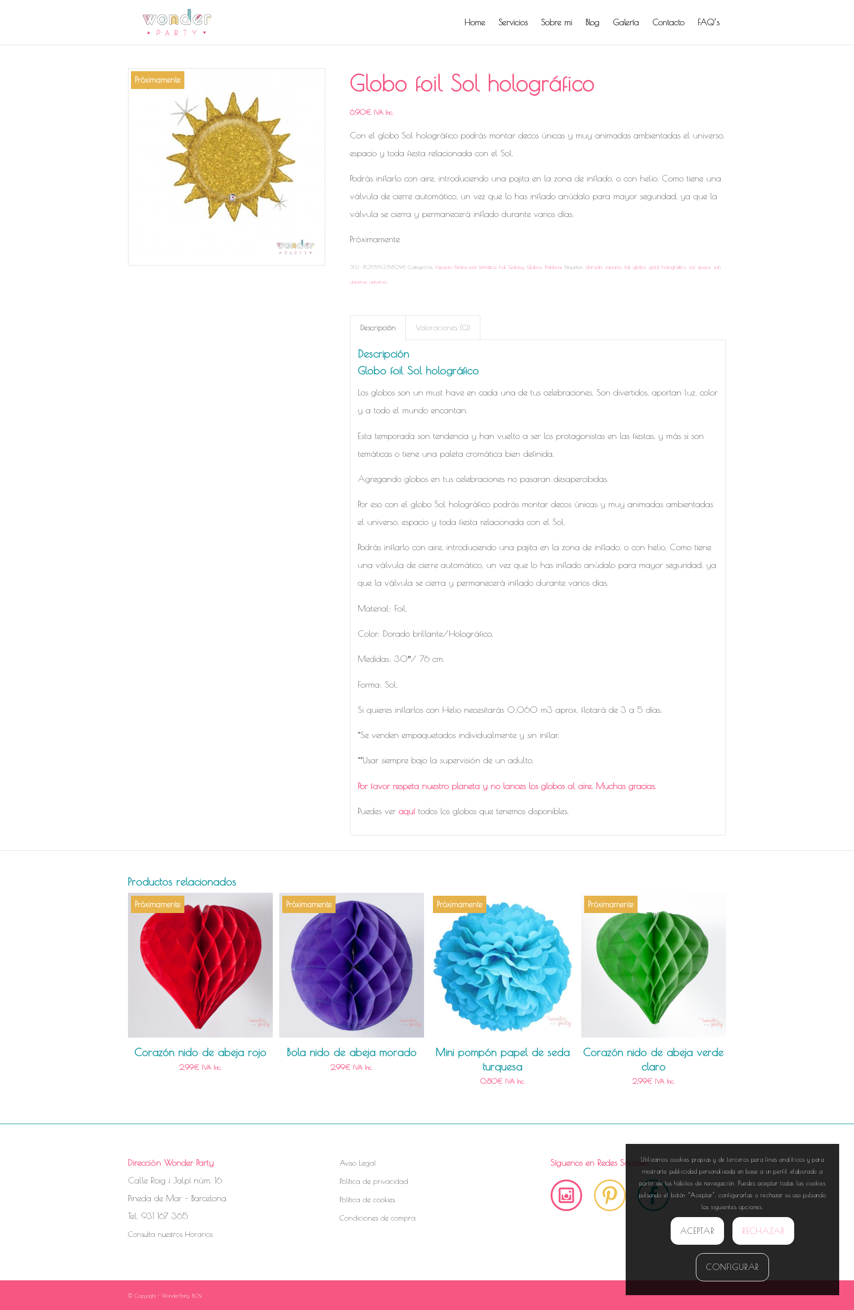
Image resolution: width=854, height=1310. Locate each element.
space (704, 266)
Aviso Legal (358, 1163)
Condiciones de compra (378, 1218)
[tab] (378, 327)
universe (358, 281)
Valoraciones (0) (443, 327)
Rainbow (554, 266)
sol (692, 266)
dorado (594, 266)
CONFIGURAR (733, 1267)
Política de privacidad (374, 1181)
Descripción (378, 327)
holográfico (674, 266)
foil (627, 266)
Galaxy (516, 266)
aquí (407, 811)
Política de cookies (367, 1199)
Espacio (444, 266)
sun (717, 266)
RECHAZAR (763, 1231)
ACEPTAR (697, 1231)
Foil (502, 266)
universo (378, 281)
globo (639, 266)
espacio (613, 266)
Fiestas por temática (475, 266)
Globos (534, 266)
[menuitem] (475, 22)
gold (654, 266)
